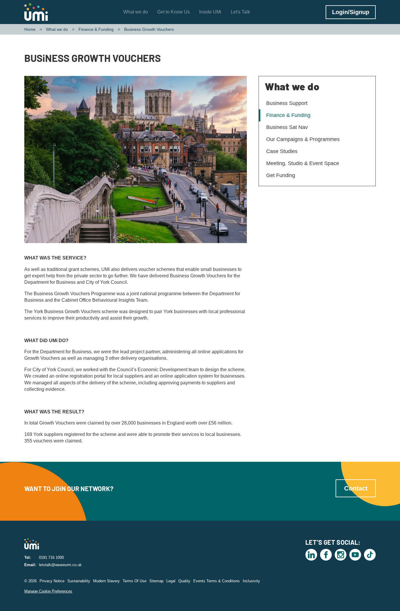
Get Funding (280, 175)
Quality (184, 581)
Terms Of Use (134, 581)
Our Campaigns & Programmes (303, 139)
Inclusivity (251, 581)
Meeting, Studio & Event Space (302, 163)
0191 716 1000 (51, 557)
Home (29, 29)
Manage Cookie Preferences (48, 591)
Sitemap (156, 581)
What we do (135, 11)
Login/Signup (350, 12)
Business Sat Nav (287, 127)
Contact (355, 488)
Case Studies (282, 151)
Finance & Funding (96, 29)
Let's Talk (240, 11)
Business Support (286, 103)
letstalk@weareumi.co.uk (60, 565)
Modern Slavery (106, 581)
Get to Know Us (173, 11)
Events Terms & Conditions (216, 581)
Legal (170, 581)
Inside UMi (210, 11)
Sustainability (78, 581)
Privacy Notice (52, 581)
